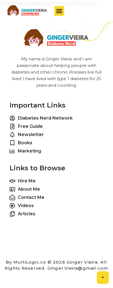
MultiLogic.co (29, 262)
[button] (59, 11)
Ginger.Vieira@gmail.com (77, 268)
